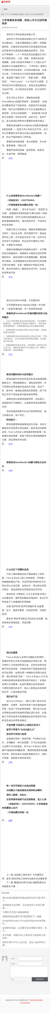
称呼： (14, 959)
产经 (7, 14)
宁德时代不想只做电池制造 (15, 912)
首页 (2, 14)
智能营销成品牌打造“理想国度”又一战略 (22, 916)
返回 (5, 9)
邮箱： (14, 964)
